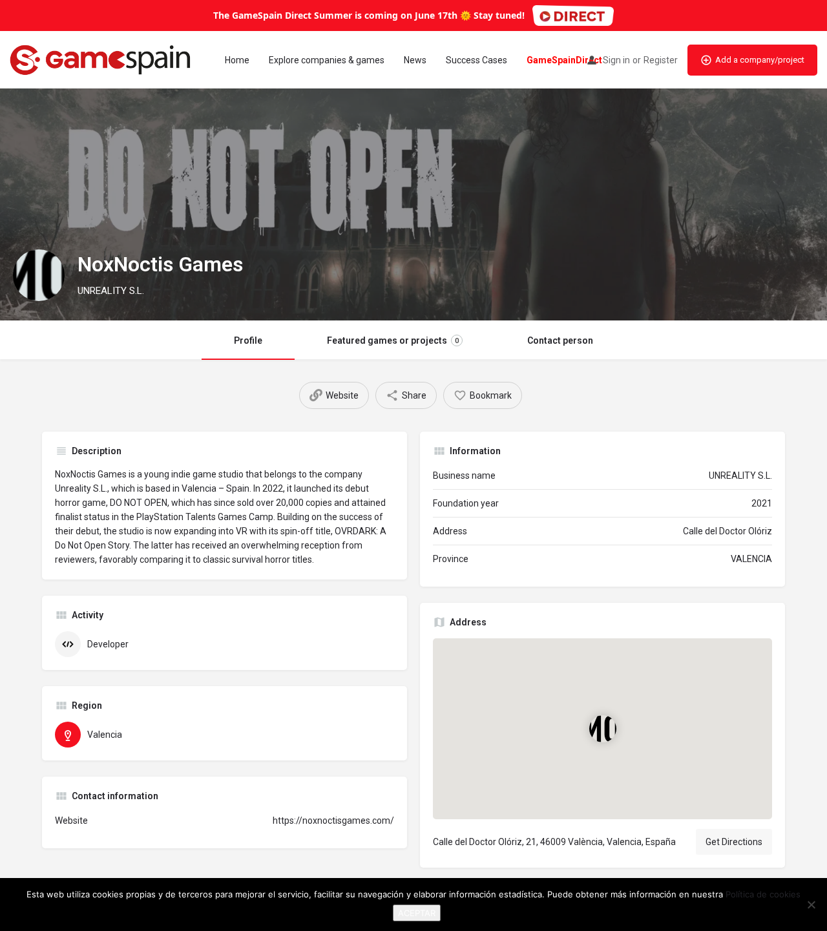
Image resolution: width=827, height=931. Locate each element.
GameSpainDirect (564, 60)
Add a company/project (759, 60)
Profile (248, 340)
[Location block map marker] (602, 728)
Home (237, 60)
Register (661, 60)
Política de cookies (763, 894)
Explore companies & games (326, 60)
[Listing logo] (39, 275)
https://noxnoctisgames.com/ (333, 820)
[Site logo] (102, 59)
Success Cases (476, 60)
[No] (810, 904)
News (415, 60)
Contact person (560, 340)
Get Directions (734, 842)
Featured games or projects (393, 340)
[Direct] (573, 15)
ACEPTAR (416, 913)
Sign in (616, 60)
